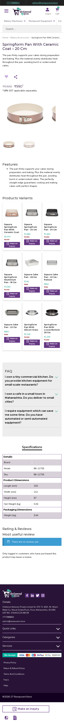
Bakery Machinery (13, 21)
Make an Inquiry (13, 244)
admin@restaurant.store (45, 2)
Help (6, 685)
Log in (48, 13)
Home (5, 37)
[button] (6, 11)
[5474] (6, 717)
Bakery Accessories (20, 37)
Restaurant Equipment (40, 21)
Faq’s (6, 679)
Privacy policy (10, 662)
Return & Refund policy (14, 668)
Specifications (32, 447)
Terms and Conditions (14, 674)
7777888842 (13, 2)
